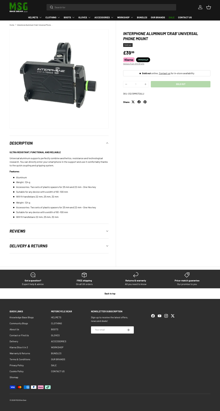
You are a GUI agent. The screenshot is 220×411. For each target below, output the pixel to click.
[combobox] (111, 7)
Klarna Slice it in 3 (19, 347)
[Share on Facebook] (139, 102)
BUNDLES (142, 17)
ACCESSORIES (102, 17)
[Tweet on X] (133, 102)
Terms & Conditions (20, 359)
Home (12, 25)
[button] (208, 7)
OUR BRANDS (158, 17)
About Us (14, 329)
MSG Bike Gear (20, 400)
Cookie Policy (16, 371)
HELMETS (33, 17)
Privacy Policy (17, 365)
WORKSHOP (123, 17)
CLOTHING (50, 17)
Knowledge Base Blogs (22, 317)
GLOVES (82, 17)
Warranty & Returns (20, 353)
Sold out (180, 84)
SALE (172, 17)
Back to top (110, 293)
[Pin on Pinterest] (145, 102)
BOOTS (67, 17)
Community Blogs (19, 323)
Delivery (14, 341)
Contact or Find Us (19, 335)
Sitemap (14, 377)
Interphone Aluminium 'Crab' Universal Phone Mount (35, 25)
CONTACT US (185, 17)
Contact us (164, 73)
